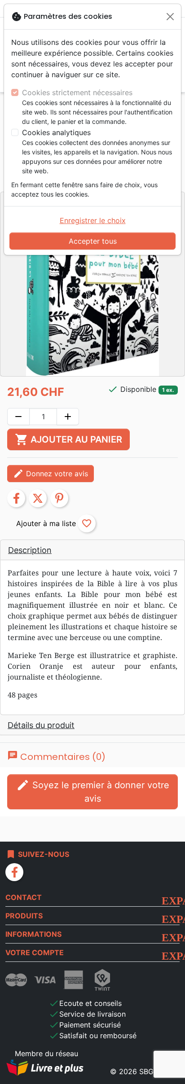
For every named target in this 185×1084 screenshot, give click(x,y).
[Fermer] (170, 16)
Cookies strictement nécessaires (77, 92)
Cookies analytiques (56, 132)
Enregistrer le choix (93, 220)
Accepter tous (93, 241)
